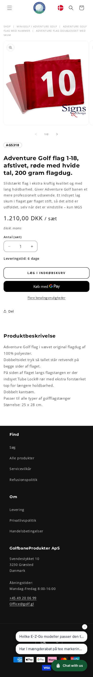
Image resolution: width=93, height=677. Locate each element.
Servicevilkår (20, 468)
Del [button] (11, 311)
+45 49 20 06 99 (23, 598)
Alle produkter (22, 458)
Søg (13, 447)
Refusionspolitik (23, 479)
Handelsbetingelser (26, 531)
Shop (7, 26)
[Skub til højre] (57, 134)
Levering (17, 509)
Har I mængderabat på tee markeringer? (53, 649)
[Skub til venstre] (36, 134)
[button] (9, 8)
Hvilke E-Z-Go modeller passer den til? (52, 636)
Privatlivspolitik (23, 520)
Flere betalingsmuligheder (47, 298)
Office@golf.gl (22, 604)
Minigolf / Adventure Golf (37, 26)
